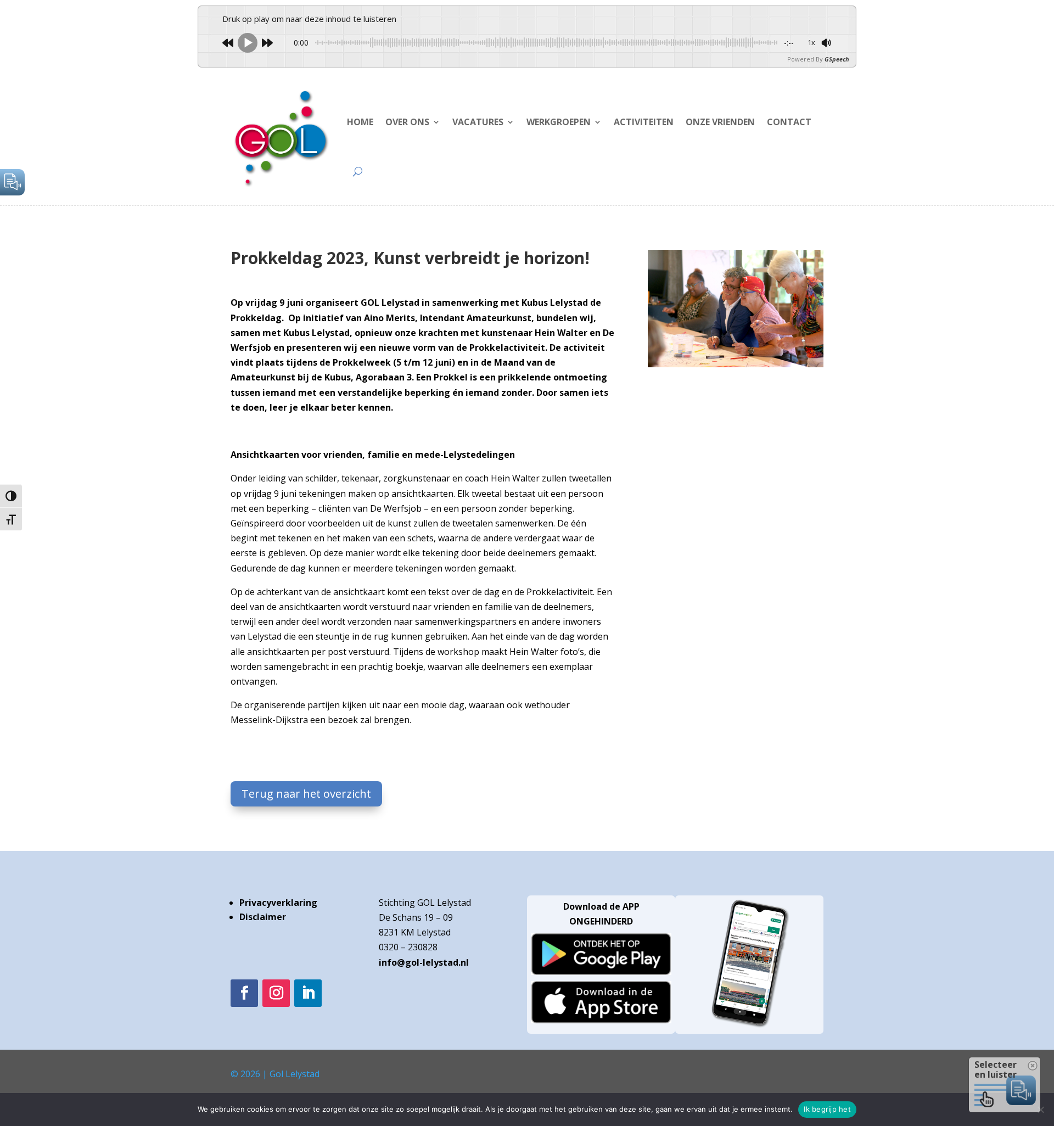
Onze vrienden (720, 122)
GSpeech (837, 59)
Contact (789, 122)
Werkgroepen (558, 122)
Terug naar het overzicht (306, 793)
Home (360, 122)
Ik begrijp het (827, 1109)
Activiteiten (644, 122)
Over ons (407, 122)
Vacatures (477, 122)
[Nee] (1040, 1109)
